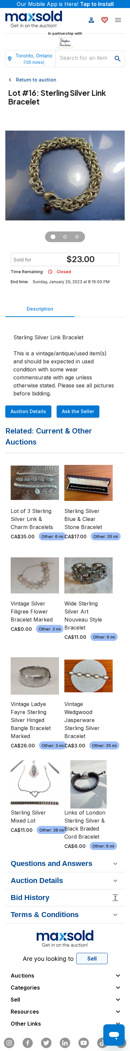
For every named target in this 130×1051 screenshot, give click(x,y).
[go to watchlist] (104, 20)
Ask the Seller (78, 411)
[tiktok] (102, 1043)
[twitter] (46, 1043)
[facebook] (28, 1043)
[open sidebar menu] (118, 20)
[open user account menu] (91, 20)
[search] (117, 58)
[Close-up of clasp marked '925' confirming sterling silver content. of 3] (77, 237)
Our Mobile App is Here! (65, 4)
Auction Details (28, 411)
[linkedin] (65, 1043)
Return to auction (36, 79)
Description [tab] (40, 309)
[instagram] (9, 1043)
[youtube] (84, 1043)
